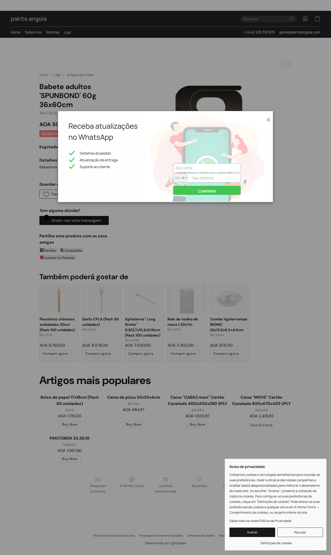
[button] (252, 532)
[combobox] (180, 178)
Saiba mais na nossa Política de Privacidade (260, 521)
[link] (276, 541)
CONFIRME (207, 191)
